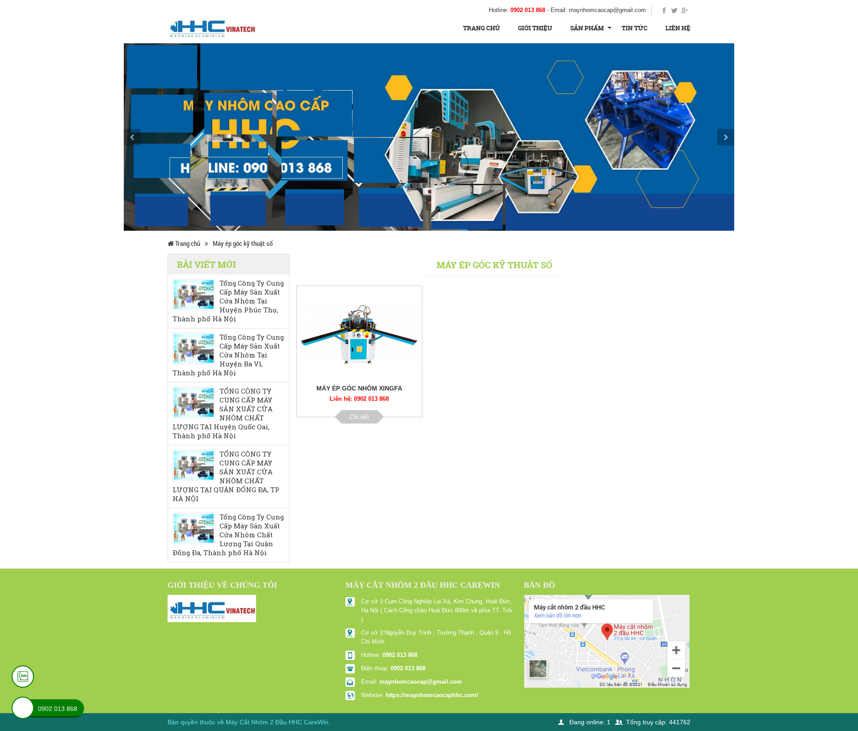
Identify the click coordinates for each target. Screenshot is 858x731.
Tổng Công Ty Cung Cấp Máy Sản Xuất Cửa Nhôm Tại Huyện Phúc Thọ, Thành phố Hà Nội (228, 301)
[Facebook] (665, 10)
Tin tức (635, 28)
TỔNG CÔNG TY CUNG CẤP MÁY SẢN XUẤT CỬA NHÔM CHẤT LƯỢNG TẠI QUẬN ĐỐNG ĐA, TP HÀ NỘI (225, 476)
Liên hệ (677, 28)
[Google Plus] (684, 10)
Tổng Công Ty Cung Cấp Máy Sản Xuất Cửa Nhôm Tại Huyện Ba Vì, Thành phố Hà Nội (228, 355)
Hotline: (517, 10)
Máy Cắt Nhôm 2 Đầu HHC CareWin (277, 722)
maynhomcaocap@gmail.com (420, 681)
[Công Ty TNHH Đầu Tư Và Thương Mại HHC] (212, 26)
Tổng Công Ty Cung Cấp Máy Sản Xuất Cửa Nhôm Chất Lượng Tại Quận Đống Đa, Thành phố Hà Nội (228, 534)
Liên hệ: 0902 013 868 (359, 398)
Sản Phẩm (587, 28)
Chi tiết (359, 416)
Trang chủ (481, 28)
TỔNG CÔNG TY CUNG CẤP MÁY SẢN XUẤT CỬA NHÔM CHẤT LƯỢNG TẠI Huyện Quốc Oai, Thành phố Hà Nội (222, 413)
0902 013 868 (400, 655)
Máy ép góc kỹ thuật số (243, 243)
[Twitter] (674, 10)
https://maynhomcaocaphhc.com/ (432, 695)
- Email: (596, 10)
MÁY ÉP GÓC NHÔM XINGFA (359, 388)
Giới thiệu (535, 28)
